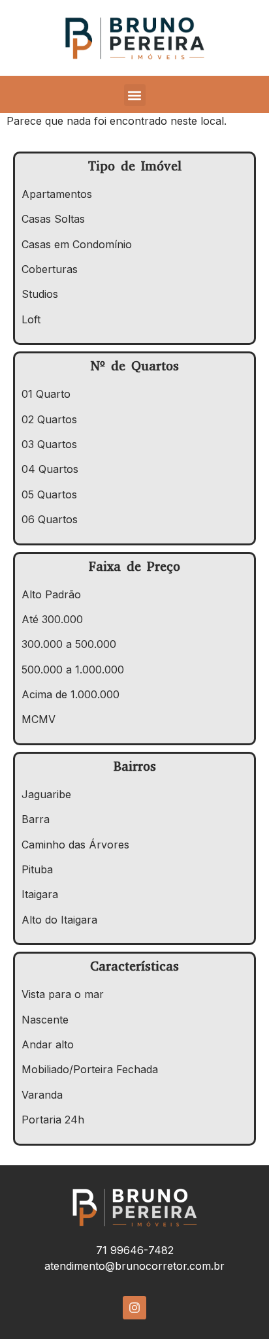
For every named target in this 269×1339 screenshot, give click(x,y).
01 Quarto (46, 393)
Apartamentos (57, 194)
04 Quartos (50, 469)
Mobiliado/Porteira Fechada (90, 1069)
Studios (40, 293)
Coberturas (50, 269)
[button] (135, 95)
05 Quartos (49, 494)
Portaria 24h (53, 1119)
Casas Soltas (53, 218)
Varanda (42, 1094)
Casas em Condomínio (77, 244)
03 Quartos (49, 444)
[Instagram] (134, 1307)
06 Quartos (50, 519)
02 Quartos (49, 419)
